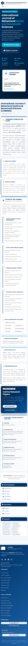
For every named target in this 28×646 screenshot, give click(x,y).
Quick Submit (7, 491)
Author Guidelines (9, 410)
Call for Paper (7, 494)
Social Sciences (15, 523)
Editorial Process (5, 597)
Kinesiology (15, 531)
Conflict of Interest (5, 582)
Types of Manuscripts (6, 577)
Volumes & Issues (7, 488)
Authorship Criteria (5, 580)
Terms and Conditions (6, 615)
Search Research (7, 499)
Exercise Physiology (16, 534)
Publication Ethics (5, 585)
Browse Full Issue (8, 89)
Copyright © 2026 (5, 640)
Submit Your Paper (12, 45)
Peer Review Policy (5, 600)
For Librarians (7, 513)
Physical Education (16, 525)
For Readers (6, 508)
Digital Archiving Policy (6, 608)
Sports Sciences (6, 528)
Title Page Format (14, 625)
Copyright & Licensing (6, 603)
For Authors (6, 511)
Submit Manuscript (9, 406)
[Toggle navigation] (3, 6)
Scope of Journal (5, 572)
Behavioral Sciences (6, 523)
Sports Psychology (6, 531)
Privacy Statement (5, 613)
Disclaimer (3, 590)
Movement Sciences (6, 525)
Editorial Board (7, 496)
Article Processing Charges (7, 605)
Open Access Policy (5, 610)
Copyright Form (15, 623)
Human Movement (6, 534)
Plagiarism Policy (5, 587)
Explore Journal (11, 51)
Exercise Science (14, 528)
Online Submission (14, 635)
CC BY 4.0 (11, 552)
